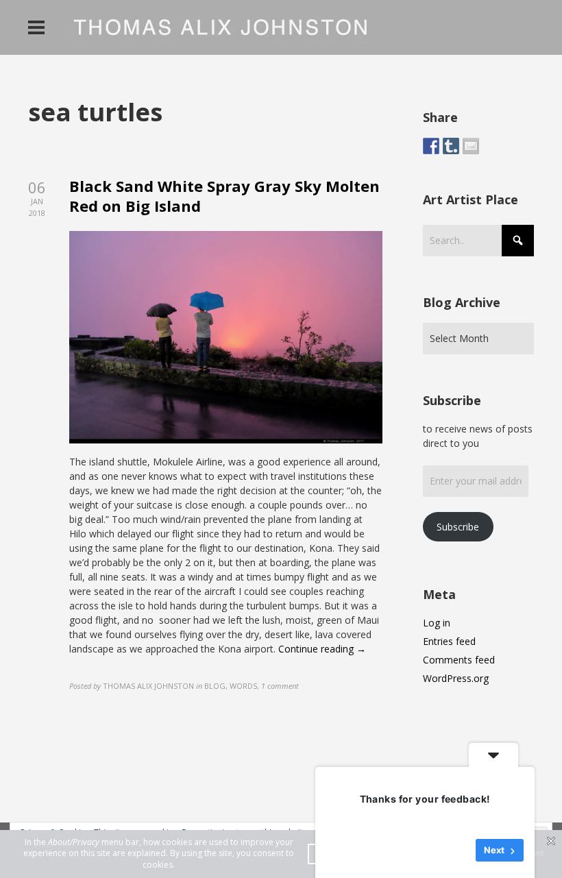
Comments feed (459, 659)
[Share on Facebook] (431, 146)
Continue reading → (322, 648)
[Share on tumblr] (451, 146)
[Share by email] (471, 146)
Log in (436, 622)
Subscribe (458, 526)
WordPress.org (456, 678)
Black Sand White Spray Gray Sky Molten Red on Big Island (224, 195)
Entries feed (449, 641)
